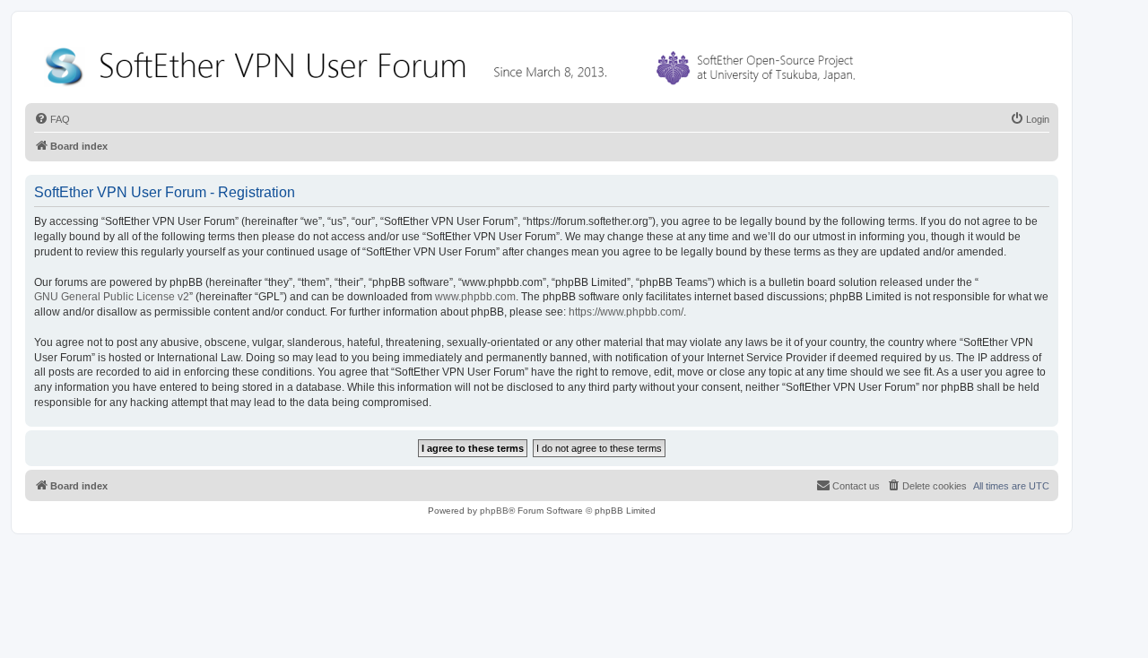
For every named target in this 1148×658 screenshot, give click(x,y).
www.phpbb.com (475, 296)
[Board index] (454, 62)
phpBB (494, 510)
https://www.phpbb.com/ (626, 312)
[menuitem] (52, 119)
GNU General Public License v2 (111, 296)
